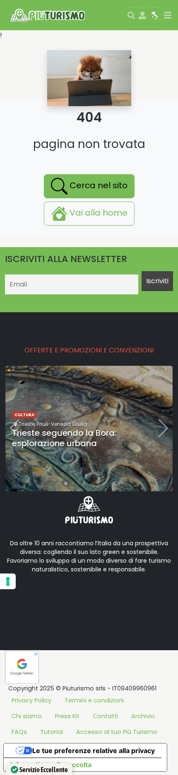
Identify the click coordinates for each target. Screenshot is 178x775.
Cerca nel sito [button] (97, 186)
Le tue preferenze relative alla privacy (93, 750)
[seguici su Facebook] (31, 595)
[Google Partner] (22, 666)
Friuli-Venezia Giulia (62, 424)
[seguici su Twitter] (44, 595)
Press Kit (67, 716)
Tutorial (51, 732)
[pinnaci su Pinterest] (84, 595)
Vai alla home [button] (97, 213)
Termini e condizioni (94, 700)
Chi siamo (27, 716)
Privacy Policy (31, 700)
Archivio (143, 716)
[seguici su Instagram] (71, 595)
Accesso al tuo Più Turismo (116, 732)
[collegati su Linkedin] (18, 595)
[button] (59, 483)
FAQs (19, 732)
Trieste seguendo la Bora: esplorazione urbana (64, 438)
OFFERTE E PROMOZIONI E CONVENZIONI (89, 350)
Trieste (27, 424)
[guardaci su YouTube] (58, 595)
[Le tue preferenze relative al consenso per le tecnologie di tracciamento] (8, 581)
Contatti (105, 716)
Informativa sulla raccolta (50, 764)
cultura (24, 415)
